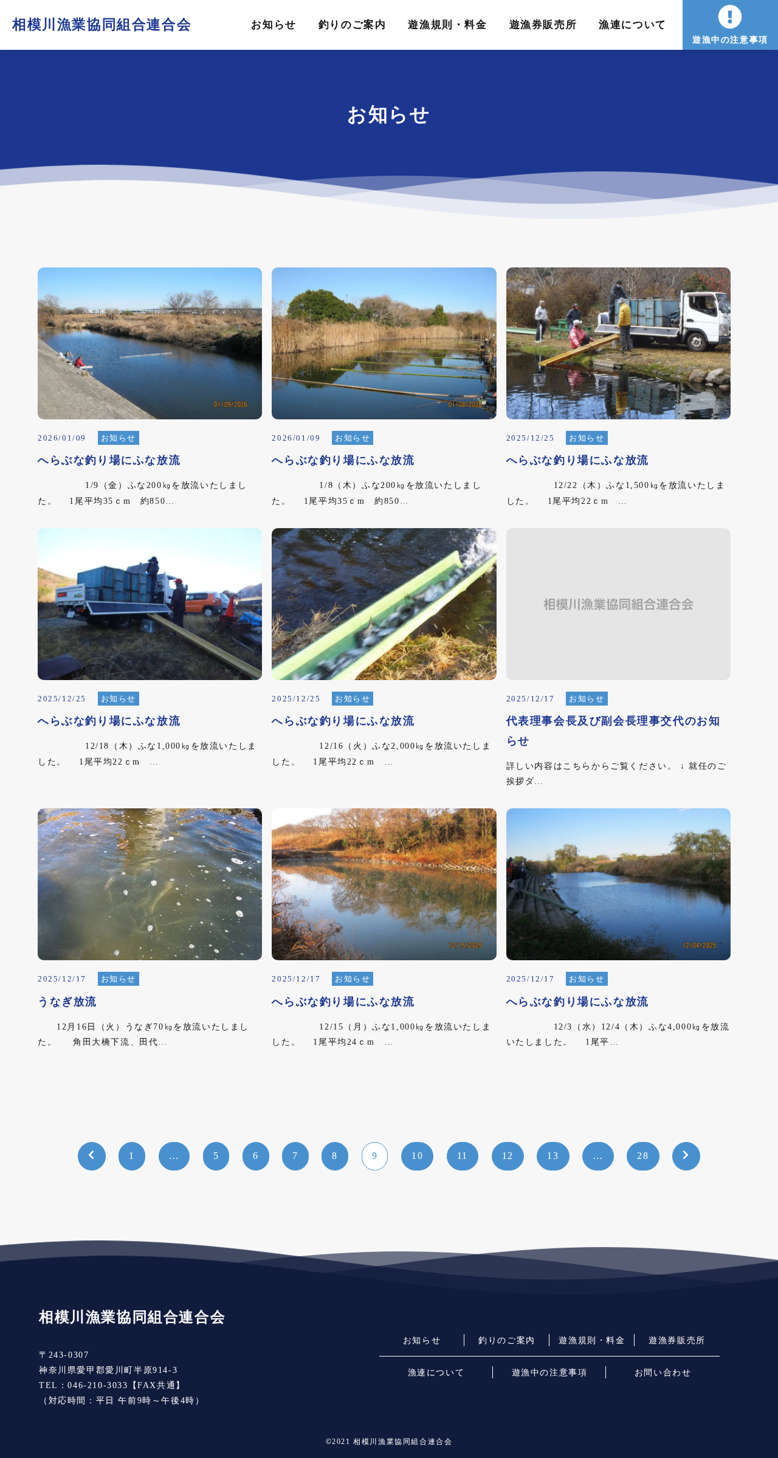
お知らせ (273, 24)
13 (553, 1155)
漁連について (633, 24)
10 (417, 1155)
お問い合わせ (663, 1372)
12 (508, 1155)
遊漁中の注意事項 (730, 39)
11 (462, 1155)
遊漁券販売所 (543, 24)
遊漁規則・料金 (447, 24)
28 (643, 1155)
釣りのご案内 (352, 24)
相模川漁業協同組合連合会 (101, 24)
